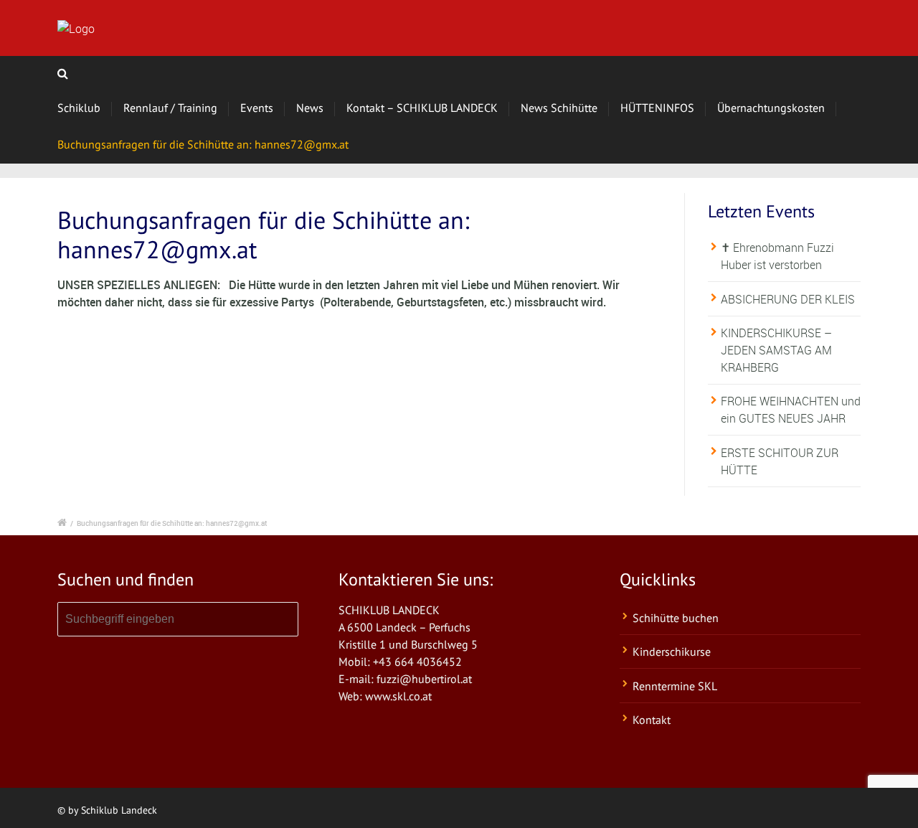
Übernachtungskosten (771, 107)
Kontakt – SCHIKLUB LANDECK (422, 107)
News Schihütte (559, 107)
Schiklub (78, 107)
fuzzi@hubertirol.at (424, 679)
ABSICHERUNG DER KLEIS (788, 299)
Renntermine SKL (675, 686)
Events (256, 107)
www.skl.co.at (398, 696)
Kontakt (652, 719)
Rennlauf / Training (170, 107)
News (309, 107)
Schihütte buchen (676, 618)
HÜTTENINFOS (657, 107)
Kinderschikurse (672, 651)
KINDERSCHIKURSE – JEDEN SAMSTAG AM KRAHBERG (776, 350)
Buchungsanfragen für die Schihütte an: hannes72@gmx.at (203, 144)
